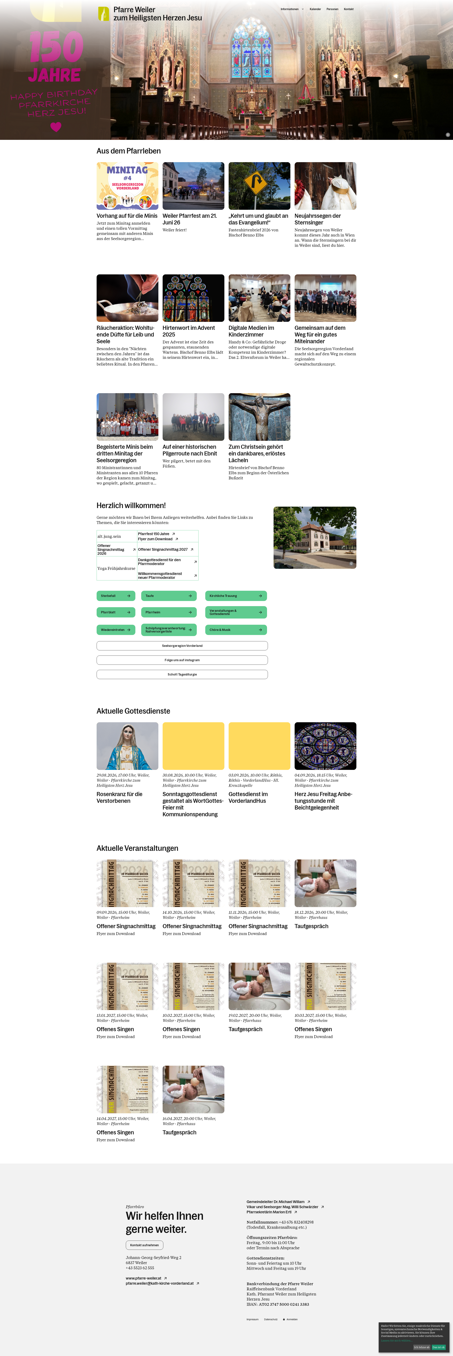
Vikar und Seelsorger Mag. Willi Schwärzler (282, 1207)
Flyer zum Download (155, 539)
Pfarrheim (153, 612)
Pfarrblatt (108, 612)
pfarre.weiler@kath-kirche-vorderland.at (160, 1283)
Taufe (150, 596)
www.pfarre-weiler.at (143, 1278)
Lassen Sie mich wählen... (397, 1340)
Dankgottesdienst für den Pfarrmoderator (159, 562)
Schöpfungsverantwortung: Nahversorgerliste (166, 629)
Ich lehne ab (421, 1347)
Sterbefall (108, 596)
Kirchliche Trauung (223, 596)
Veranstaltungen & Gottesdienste (223, 612)
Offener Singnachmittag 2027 (163, 549)
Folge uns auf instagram (182, 660)
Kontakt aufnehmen (144, 1245)
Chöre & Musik (220, 630)
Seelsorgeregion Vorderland (182, 646)
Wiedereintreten (113, 630)
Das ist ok (439, 1347)
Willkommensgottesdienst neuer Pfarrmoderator (160, 576)
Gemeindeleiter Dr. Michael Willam (276, 1202)
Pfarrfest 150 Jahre (153, 534)
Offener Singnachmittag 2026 (111, 549)
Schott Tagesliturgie (182, 674)
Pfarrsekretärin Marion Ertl (269, 1212)
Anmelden (292, 1319)
